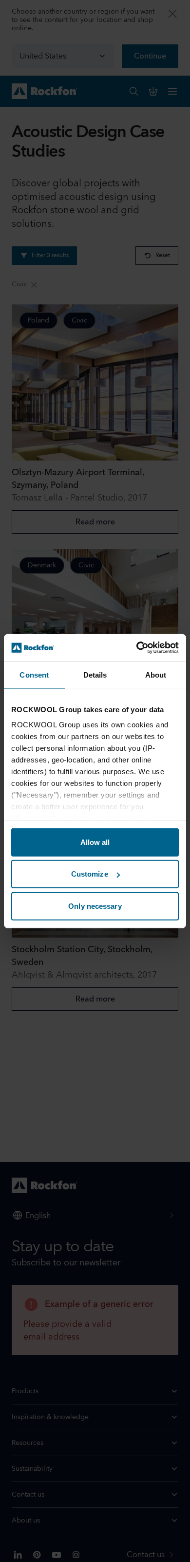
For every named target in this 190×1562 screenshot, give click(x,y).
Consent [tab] (34, 674)
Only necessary (94, 905)
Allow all (95, 842)
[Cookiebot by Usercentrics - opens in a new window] (137, 647)
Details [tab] (95, 674)
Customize (89, 874)
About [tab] (156, 674)
